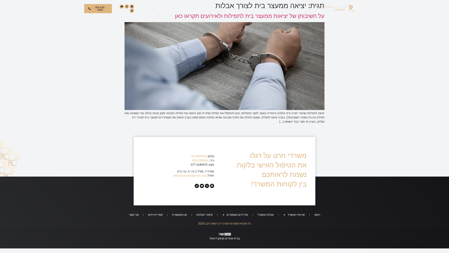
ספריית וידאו (163, 8)
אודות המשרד (257, 8)
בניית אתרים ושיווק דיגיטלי (224, 238)
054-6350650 (200, 160)
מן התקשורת (183, 8)
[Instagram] (127, 6)
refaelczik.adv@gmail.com (189, 175)
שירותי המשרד (283, 8)
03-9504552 (198, 156)
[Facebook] (132, 6)
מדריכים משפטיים (233, 8)
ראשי (300, 8)
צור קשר (145, 8)
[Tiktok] (132, 11)
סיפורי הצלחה (204, 8)
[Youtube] (122, 6)
